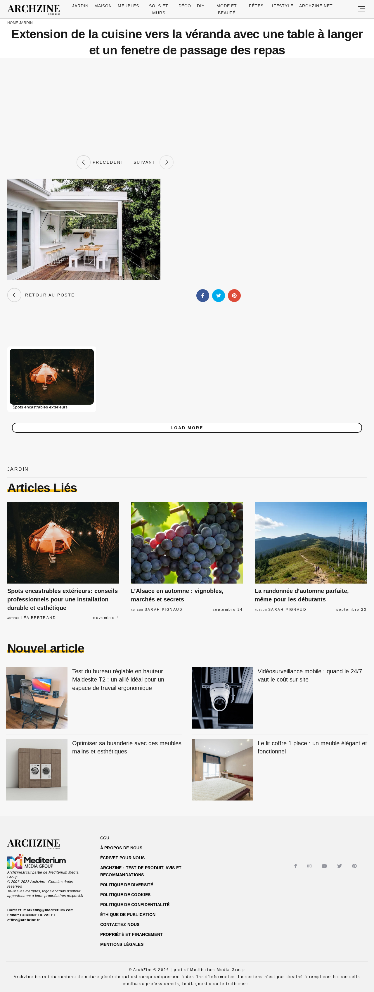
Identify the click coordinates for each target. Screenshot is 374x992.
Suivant (147, 162)
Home (12, 23)
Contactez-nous (120, 924)
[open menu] (361, 9)
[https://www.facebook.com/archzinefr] (296, 866)
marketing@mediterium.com (48, 910)
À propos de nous (121, 848)
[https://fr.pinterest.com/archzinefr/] (355, 866)
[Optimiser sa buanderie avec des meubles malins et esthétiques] (36, 770)
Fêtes (256, 6)
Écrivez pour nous (122, 857)
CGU (105, 838)
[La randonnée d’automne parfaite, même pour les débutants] (311, 543)
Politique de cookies (125, 894)
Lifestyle (281, 6)
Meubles (128, 6)
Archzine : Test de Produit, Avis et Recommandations (141, 871)
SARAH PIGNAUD (164, 610)
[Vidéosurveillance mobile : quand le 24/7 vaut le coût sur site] (222, 698)
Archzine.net (316, 6)
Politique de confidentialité (135, 904)
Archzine (35, 10)
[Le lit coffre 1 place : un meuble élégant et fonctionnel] (222, 770)
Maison (103, 6)
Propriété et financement (131, 934)
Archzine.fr (38, 844)
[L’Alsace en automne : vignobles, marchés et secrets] (187, 543)
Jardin (80, 6)
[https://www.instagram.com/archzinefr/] (310, 866)
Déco (185, 6)
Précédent (107, 162)
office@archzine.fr (23, 920)
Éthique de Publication (128, 914)
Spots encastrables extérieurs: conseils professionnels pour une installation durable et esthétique (62, 599)
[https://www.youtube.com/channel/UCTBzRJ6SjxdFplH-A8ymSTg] (325, 866)
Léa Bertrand (38, 618)
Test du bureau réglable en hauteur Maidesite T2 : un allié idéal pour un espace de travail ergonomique (118, 679)
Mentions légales (121, 944)
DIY (201, 6)
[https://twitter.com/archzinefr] (340, 866)
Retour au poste (48, 295)
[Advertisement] (187, 107)
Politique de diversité (126, 884)
